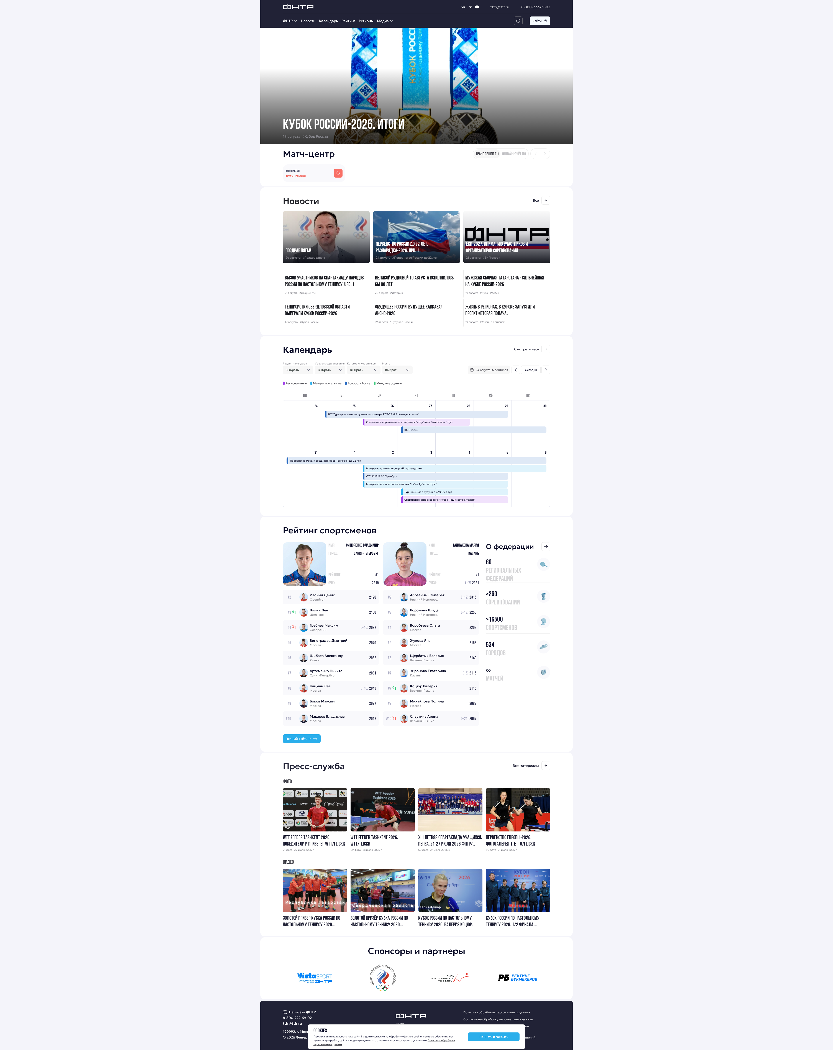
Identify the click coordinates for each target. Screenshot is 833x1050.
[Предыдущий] (535, 153)
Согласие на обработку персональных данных (498, 1019)
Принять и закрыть (493, 1037)
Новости (308, 21)
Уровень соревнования (330, 363)
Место (386, 363)
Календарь (328, 21)
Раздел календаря (295, 363)
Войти (537, 21)
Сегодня (531, 370)
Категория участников (361, 363)
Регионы (366, 21)
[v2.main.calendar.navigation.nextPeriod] (545, 370)
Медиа (383, 21)
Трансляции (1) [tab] (487, 153)
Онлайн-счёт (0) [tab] (514, 153)
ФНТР (288, 21)
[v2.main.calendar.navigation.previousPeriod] (516, 370)
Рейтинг (348, 21)
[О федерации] (545, 546)
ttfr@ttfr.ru (499, 7)
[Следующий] (544, 153)
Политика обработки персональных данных (496, 1012)
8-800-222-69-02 (535, 7)
